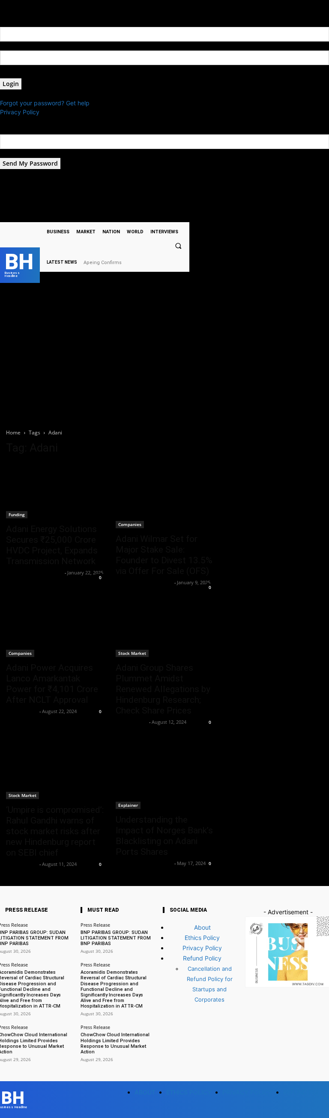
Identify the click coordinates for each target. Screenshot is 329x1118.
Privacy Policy (19, 112)
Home (13, 432)
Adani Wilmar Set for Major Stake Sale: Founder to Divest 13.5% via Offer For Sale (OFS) (164, 555)
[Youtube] (140, 214)
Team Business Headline (34, 572)
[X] (129, 214)
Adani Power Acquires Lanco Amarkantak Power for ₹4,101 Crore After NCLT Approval (52, 684)
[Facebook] (108, 214)
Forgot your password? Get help (45, 103)
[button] (178, 246)
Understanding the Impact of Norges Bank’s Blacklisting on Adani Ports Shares (164, 836)
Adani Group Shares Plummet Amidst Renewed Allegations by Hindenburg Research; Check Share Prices (163, 689)
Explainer (128, 805)
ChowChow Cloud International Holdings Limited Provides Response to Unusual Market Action (115, 1043)
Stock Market (132, 653)
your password (21, 73)
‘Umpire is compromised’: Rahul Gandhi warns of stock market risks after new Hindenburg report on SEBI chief (55, 831)
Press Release (95, 924)
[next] (186, 262)
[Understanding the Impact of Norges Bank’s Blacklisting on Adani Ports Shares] (164, 776)
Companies (129, 524)
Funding (17, 514)
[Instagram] (119, 214)
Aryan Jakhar (21, 711)
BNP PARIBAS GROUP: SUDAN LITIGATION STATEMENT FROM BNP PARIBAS (116, 938)
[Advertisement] (164, 357)
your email (14, 153)
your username (21, 46)
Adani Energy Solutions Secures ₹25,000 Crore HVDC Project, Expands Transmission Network (52, 545)
